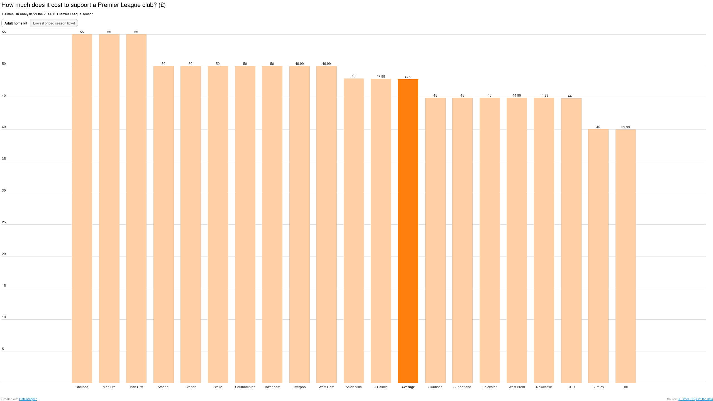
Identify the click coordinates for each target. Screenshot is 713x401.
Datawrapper (28, 399)
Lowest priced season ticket (54, 23)
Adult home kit (15, 23)
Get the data (704, 399)
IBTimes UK (686, 399)
